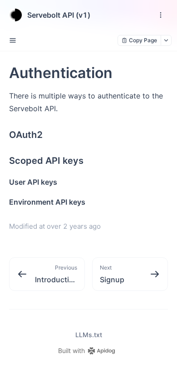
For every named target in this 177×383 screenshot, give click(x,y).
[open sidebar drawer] (12, 40)
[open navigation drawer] (160, 15)
